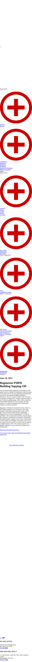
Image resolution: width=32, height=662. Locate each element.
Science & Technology (6, 168)
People (2, 213)
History (2, 210)
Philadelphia (3, 252)
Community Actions (5, 292)
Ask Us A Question (5, 334)
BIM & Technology (5, 169)
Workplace (3, 166)
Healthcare (3, 165)
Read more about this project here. (9, 430)
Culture (2, 211)
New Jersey (3, 250)
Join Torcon (3, 329)
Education (3, 163)
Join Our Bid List (5, 332)
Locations (3, 214)
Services (2, 124)
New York (3, 253)
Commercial (3, 161)
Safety (2, 171)
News (1, 290)
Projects (2, 126)
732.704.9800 (4, 648)
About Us (3, 208)
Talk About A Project (6, 331)
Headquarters (3, 371)
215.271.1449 (4, 659)
